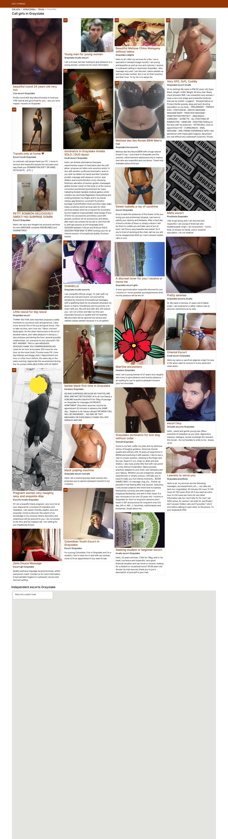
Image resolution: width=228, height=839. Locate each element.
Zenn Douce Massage (27, 563)
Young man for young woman (83, 54)
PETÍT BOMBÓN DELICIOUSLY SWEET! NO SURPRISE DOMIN (33, 215)
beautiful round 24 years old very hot (35, 88)
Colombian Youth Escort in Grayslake (81, 543)
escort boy (174, 423)
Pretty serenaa (176, 295)
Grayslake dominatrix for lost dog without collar (138, 436)
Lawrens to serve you (181, 475)
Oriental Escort (177, 352)
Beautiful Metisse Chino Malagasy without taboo (138, 50)
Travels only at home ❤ (28, 153)
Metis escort (175, 213)
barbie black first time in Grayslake (87, 385)
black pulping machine (79, 470)
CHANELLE (71, 286)
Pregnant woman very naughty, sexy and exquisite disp (33, 494)
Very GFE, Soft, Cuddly (182, 81)
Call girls (16, 9)
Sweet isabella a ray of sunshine (137, 206)
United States (29, 9)
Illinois (41, 9)
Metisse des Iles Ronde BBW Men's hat (139, 142)
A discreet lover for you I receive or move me (139, 280)
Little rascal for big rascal (30, 311)
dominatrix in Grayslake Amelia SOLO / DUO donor (84, 153)
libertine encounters (129, 366)
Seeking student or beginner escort (139, 549)
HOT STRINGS (18, 4)
